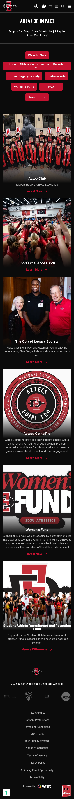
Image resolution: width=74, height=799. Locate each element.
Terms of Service (37, 755)
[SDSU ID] (36, 6)
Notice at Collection (37, 747)
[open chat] (67, 791)
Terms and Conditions (37, 726)
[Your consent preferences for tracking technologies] (6, 792)
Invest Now (37, 191)
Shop (50, 6)
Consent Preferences (37, 719)
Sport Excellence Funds (37, 263)
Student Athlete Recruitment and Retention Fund (37, 627)
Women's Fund (37, 530)
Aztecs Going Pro (37, 433)
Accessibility (37, 777)
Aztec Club (37, 178)
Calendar (57, 6)
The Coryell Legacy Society (37, 341)
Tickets (44, 6)
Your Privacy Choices (37, 740)
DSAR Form (37, 733)
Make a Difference (34, 649)
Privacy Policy (37, 712)
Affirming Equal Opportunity (37, 770)
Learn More (37, 270)
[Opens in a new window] (37, 148)
